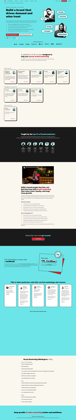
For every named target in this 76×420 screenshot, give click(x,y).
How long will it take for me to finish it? (28, 378)
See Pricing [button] (38, 238)
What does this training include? (27, 368)
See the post (7, 294)
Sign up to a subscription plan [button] (12, 34)
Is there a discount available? (27, 401)
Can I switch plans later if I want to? (28, 392)
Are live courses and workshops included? (29, 389)
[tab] (10, 77)
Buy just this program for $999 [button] (25, 34)
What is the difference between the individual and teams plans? (33, 385)
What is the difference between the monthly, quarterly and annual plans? (34, 382)
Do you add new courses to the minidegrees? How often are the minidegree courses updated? (38, 371)
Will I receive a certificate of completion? (29, 375)
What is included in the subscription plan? (29, 387)
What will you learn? (25, 366)
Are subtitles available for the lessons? (28, 373)
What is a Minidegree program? (27, 364)
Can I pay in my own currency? (27, 399)
